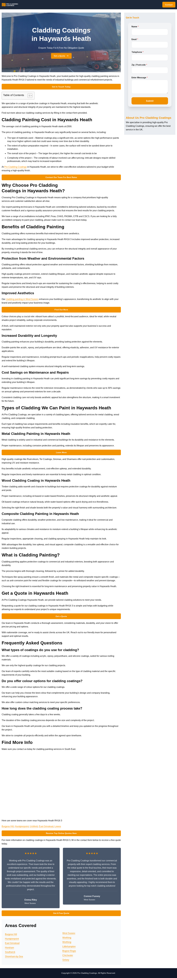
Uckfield (34, 826)
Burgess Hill (8, 826)
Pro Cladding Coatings (15, 167)
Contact (169, 5)
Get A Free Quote (61, 913)
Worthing (66, 937)
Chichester (67, 955)
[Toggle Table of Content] (28, 95)
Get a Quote (59, 56)
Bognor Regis (69, 951)
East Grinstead (46, 826)
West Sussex (68, 933)
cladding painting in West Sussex (22, 299)
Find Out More (61, 309)
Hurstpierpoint (22, 826)
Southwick (10, 952)
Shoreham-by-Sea (14, 956)
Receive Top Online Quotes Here (61, 833)
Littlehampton (69, 946)
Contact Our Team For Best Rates (61, 177)
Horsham (9, 947)
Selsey (65, 960)
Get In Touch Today (61, 87)
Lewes (57, 826)
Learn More (61, 452)
